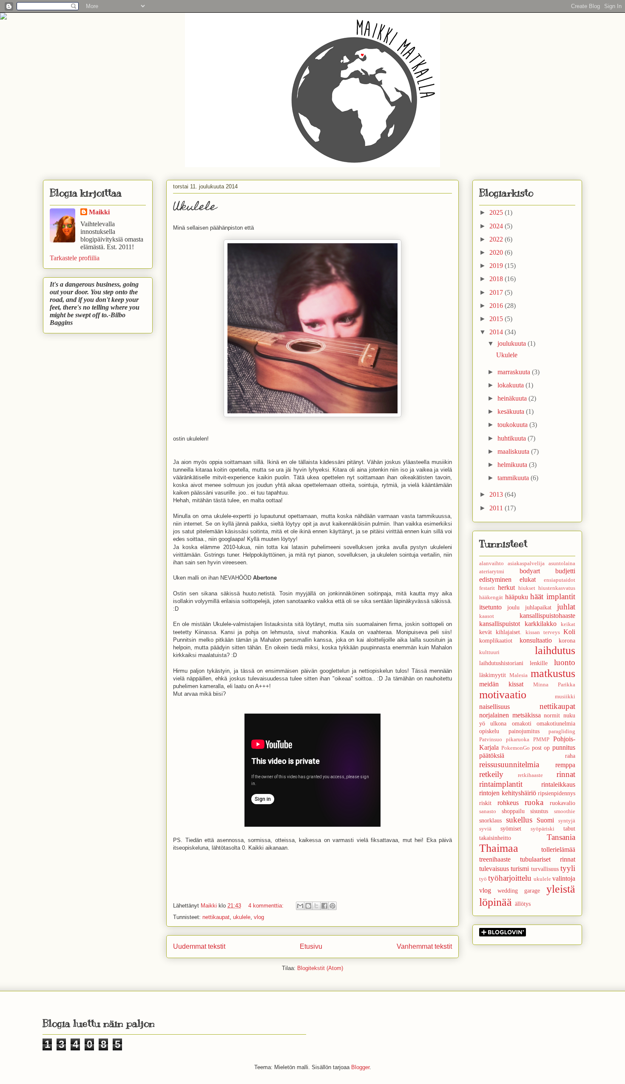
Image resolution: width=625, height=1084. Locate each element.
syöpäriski (542, 829)
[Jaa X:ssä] (316, 906)
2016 (497, 305)
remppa (565, 764)
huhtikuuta (512, 438)
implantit (560, 596)
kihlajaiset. (509, 632)
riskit (485, 802)
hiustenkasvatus (556, 588)
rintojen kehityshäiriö (507, 793)
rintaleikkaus (558, 784)
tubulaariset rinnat (547, 859)
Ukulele (194, 208)
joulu (513, 607)
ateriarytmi (491, 572)
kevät (485, 632)
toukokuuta (513, 424)
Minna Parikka (554, 685)
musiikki (565, 697)
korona (567, 640)
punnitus (563, 747)
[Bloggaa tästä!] (308, 906)
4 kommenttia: (266, 905)
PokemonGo (515, 748)
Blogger (360, 1067)
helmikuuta (513, 464)
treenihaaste (495, 859)
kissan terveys (543, 632)
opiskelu (489, 731)
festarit (487, 588)
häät (536, 596)
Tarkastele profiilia (74, 258)
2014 (497, 332)
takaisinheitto (495, 837)
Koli (569, 631)
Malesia (518, 675)
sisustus (539, 811)
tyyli (567, 868)
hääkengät (491, 597)
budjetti (565, 571)
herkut (506, 587)
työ (483, 879)
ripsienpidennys (556, 793)
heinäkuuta (512, 398)
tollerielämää (558, 849)
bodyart (530, 571)
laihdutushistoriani (501, 663)
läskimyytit (492, 674)
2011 (497, 508)
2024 (497, 226)
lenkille (539, 663)
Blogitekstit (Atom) (320, 968)
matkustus (553, 673)
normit (552, 715)
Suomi (545, 820)
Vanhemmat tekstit (424, 946)
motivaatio (502, 695)
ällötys (523, 903)
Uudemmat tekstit (199, 946)
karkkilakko (541, 623)
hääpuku (516, 596)
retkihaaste (530, 775)
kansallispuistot (499, 623)
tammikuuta (514, 477)
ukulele (241, 917)
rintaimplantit (501, 784)
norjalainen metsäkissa (510, 715)
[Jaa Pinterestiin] (332, 906)
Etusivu (311, 946)
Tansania (561, 837)
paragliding (561, 731)
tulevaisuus (494, 868)
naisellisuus (494, 706)
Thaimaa (498, 848)
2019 (497, 265)
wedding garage (518, 890)
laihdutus (555, 650)
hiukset (526, 588)
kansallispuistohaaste (547, 615)
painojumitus (524, 731)
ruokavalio (562, 802)
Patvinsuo (490, 740)
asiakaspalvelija (526, 563)
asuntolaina (561, 563)
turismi (520, 868)
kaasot (486, 616)
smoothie (564, 811)
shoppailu (513, 811)
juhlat (566, 606)
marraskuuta (514, 372)
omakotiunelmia (556, 723)
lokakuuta (511, 385)
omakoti (521, 723)
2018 (497, 278)
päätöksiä (491, 755)
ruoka (534, 802)
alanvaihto (491, 563)
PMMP (541, 740)
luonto (564, 662)
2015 (497, 318)
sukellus (519, 819)
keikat (568, 624)
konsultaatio (536, 640)
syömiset (510, 828)
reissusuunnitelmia (509, 764)
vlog (259, 917)
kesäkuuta (511, 411)
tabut (569, 828)
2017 (497, 292)
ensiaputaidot (559, 580)
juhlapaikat (538, 607)
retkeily (491, 774)
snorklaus (490, 820)
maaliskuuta (514, 451)
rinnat (566, 774)
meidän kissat (501, 684)
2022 (497, 239)
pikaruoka (517, 740)
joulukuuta (512, 343)
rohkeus (508, 802)
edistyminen (495, 579)
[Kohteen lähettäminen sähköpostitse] (300, 906)
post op (541, 747)
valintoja (563, 878)
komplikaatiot (495, 640)
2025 (497, 212)
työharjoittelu (509, 877)
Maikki (99, 212)
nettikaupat (216, 917)
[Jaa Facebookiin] (324, 906)
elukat (528, 579)
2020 (497, 252)
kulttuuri (489, 652)
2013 (497, 494)
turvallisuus (545, 868)
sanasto (487, 811)
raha (570, 755)
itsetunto (490, 607)
